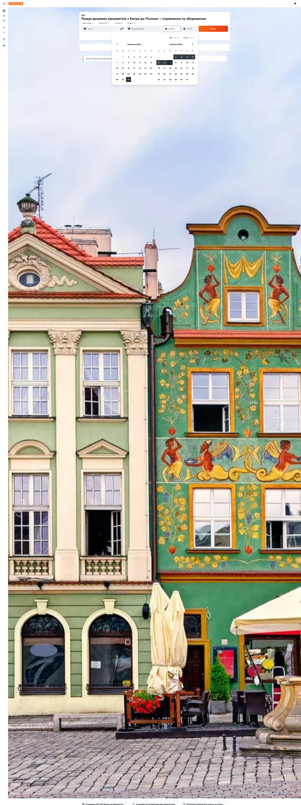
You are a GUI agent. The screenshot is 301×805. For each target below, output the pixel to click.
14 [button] (117, 68)
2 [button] (128, 57)
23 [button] (128, 74)
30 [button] (128, 79)
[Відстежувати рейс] (4, 32)
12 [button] (145, 62)
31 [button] (187, 79)
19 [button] (145, 68)
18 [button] (140, 68)
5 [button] (145, 57)
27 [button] (151, 74)
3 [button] (134, 57)
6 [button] (151, 57)
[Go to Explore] (4, 27)
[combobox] (87, 23)
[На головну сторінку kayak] (15, 3)
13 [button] (151, 62)
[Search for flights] (4, 10)
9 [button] (128, 62)
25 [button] (140, 74)
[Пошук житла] (4, 15)
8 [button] (122, 62)
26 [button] (145, 74)
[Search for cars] (4, 20)
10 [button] (134, 62)
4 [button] (139, 57)
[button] (4, 3)
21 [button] (117, 74)
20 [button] (151, 68)
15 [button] (123, 68)
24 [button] (134, 74)
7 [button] (117, 62)
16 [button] (128, 68)
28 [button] (117, 79)
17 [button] (134, 68)
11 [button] (140, 62)
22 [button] (123, 74)
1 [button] (175, 57)
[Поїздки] (4, 39)
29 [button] (123, 79)
